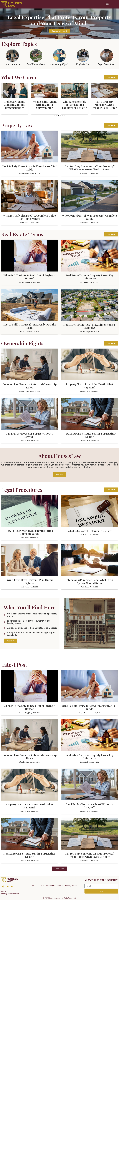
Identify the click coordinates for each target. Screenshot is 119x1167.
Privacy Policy (70, 886)
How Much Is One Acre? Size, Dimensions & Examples (89, 326)
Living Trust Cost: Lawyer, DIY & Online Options (29, 581)
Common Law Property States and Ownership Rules (29, 386)
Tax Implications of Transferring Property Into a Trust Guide (104, 106)
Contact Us (50, 886)
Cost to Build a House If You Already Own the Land (29, 326)
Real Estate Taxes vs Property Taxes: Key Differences (90, 277)
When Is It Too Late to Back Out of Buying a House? (29, 277)
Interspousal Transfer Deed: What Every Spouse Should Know (89, 581)
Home (33, 886)
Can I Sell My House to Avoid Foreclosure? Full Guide (29, 168)
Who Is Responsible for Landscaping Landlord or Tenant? (44, 105)
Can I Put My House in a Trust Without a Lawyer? (29, 435)
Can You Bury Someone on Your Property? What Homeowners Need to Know (90, 168)
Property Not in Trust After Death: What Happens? (89, 386)
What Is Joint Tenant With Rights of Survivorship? (14, 105)
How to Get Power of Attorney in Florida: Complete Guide (29, 532)
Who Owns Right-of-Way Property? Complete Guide (89, 217)
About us (41, 886)
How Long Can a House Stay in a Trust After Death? (90, 435)
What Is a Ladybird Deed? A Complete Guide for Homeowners (29, 217)
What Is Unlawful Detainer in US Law (89, 531)
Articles (60, 886)
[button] (107, 4)
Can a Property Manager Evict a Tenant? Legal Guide (74, 105)
